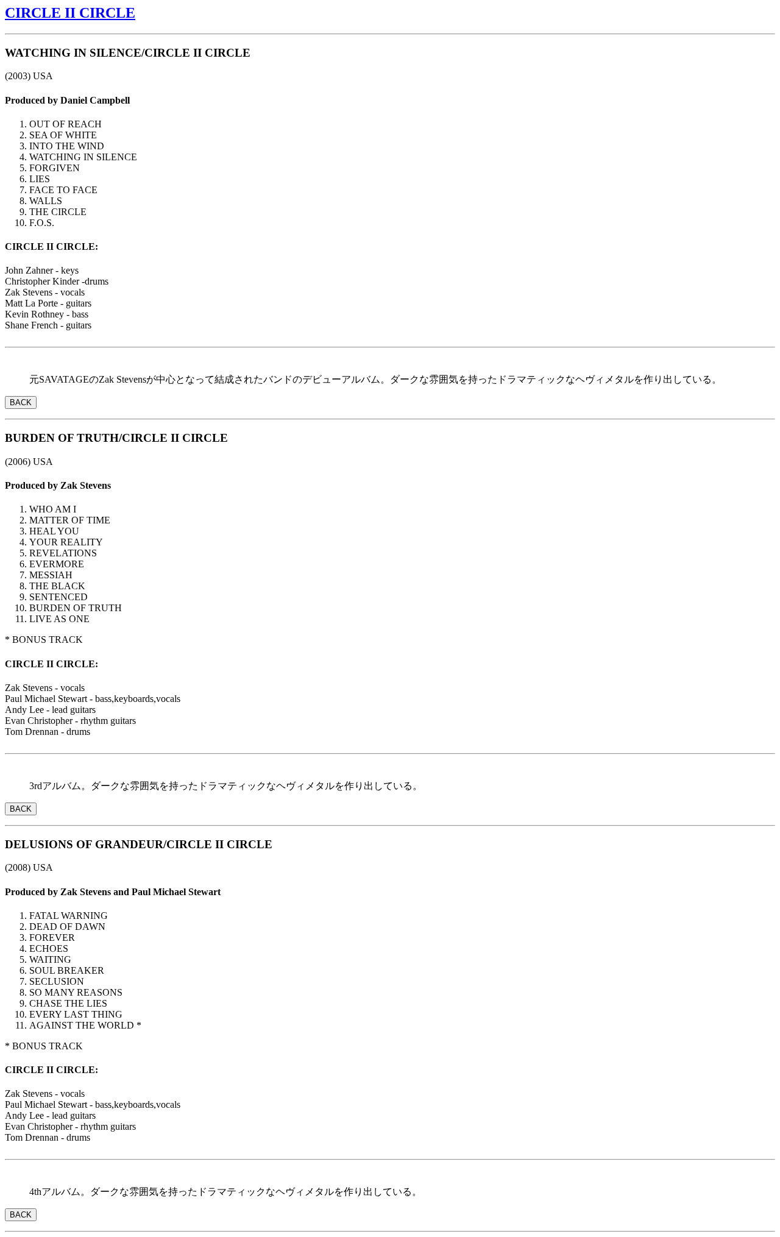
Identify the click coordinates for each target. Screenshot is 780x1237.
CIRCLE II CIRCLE (70, 13)
